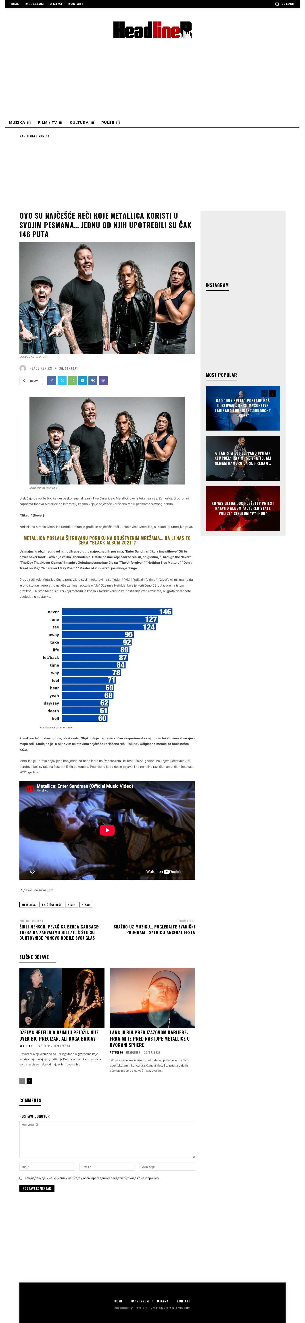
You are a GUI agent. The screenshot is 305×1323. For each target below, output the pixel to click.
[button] (284, 4)
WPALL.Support (180, 1308)
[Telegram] (82, 380)
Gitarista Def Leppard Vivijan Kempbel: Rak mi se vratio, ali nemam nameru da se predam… (243, 458)
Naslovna (27, 135)
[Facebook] (51, 380)
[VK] (92, 380)
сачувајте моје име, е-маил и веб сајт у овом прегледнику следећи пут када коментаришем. (92, 1178)
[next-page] (29, 1081)
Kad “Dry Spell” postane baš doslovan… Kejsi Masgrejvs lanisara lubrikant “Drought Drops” (243, 408)
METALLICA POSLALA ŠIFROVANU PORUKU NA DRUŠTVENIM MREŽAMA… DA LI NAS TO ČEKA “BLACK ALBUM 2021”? (107, 540)
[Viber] (103, 380)
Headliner (43, 1046)
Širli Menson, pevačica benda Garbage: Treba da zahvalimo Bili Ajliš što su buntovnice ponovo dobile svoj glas (59, 932)
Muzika (44, 135)
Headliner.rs (40, 368)
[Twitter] (62, 380)
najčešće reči (51, 905)
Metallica (29, 905)
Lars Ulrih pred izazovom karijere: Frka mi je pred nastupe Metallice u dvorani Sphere (150, 1038)
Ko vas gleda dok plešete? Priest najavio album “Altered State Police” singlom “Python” (243, 508)
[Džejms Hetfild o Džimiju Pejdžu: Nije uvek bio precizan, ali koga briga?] (61, 998)
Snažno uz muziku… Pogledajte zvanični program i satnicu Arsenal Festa (154, 929)
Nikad (86, 905)
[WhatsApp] (72, 380)
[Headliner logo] (152, 29)
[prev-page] (22, 1081)
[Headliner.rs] (23, 368)
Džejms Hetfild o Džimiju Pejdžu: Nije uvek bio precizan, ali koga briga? (59, 1035)
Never (71, 905)
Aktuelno (26, 1046)
